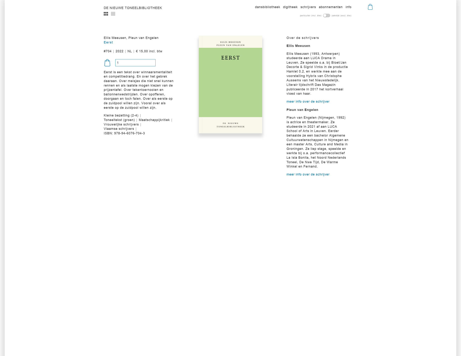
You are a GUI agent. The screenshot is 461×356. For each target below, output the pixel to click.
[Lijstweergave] (113, 14)
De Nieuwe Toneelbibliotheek (133, 8)
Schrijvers (308, 7)
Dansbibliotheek (267, 7)
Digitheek (290, 7)
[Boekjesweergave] (106, 14)
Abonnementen (331, 7)
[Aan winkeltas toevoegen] (107, 62)
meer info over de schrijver (308, 101)
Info (349, 7)
